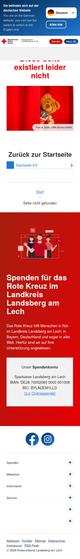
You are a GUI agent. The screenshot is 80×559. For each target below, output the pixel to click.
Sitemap (40, 540)
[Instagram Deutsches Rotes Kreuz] (47, 439)
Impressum (14, 545)
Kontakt (27, 540)
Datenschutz (56, 540)
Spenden (55, 41)
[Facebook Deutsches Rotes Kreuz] (32, 439)
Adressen (13, 540)
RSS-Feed (31, 545)
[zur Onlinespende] (39, 393)
